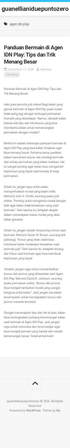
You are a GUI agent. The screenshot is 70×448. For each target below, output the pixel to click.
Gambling (12, 74)
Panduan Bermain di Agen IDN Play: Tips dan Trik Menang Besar (33, 54)
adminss (46, 69)
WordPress (33, 410)
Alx (58, 410)
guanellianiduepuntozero (35, 8)
